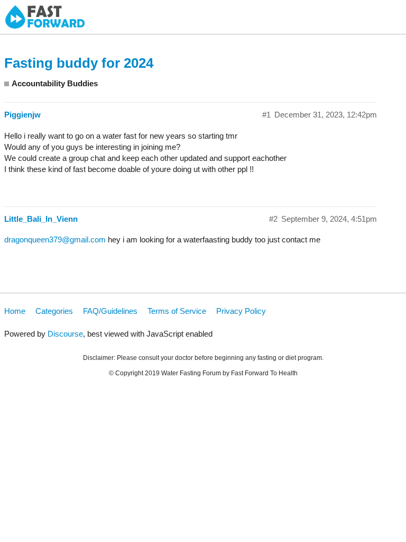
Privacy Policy (241, 310)
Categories (54, 310)
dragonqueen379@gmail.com (55, 239)
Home (14, 310)
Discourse (65, 333)
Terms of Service (176, 310)
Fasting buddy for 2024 (78, 63)
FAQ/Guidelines (110, 310)
